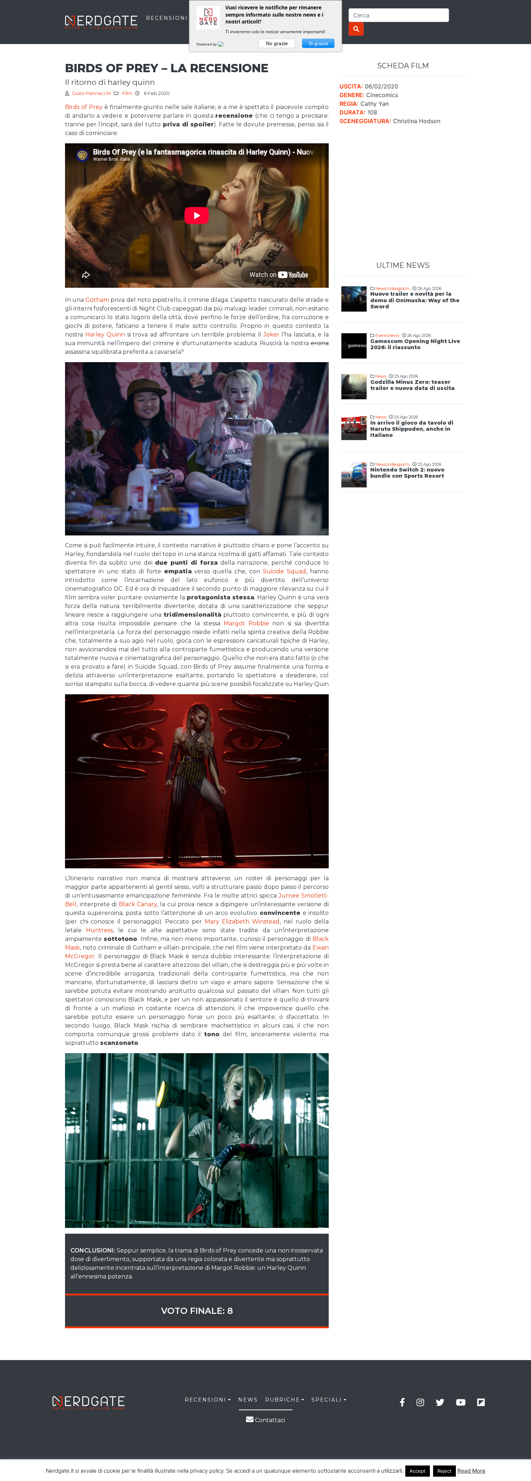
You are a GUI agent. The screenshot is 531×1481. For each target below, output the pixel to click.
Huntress (99, 930)
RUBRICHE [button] (282, 1400)
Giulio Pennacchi (91, 93)
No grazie (277, 43)
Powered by (207, 44)
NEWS (248, 1400)
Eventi (381, 335)
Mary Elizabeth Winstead (242, 921)
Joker (271, 334)
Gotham (97, 299)
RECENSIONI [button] (205, 1400)
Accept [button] (418, 1471)
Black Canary (138, 904)
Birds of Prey (84, 107)
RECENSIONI (167, 18)
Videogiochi (398, 288)
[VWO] (225, 44)
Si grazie (318, 43)
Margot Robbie (246, 623)
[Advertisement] (403, 193)
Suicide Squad (284, 571)
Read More (471, 1470)
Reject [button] (444, 1471)
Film (127, 93)
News (380, 288)
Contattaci (269, 1420)
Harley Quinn (105, 334)
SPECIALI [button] (326, 1400)
